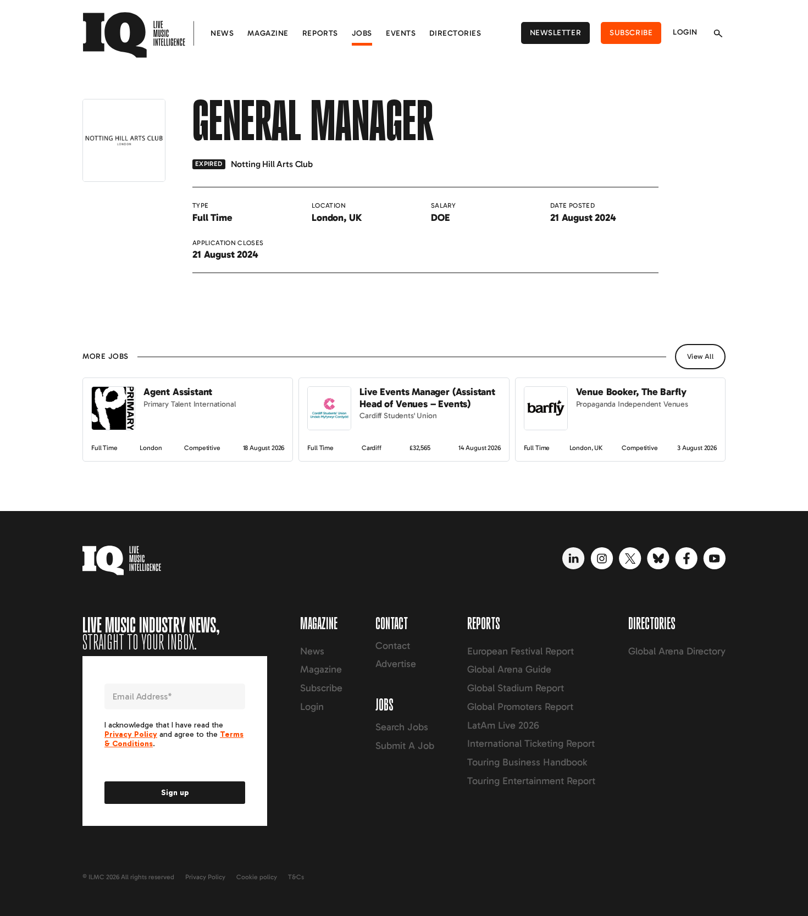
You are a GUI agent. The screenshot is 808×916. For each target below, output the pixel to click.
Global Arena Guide (509, 669)
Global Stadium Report (515, 688)
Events (401, 33)
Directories (455, 33)
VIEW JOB (103, 383)
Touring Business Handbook (527, 762)
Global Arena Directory (677, 651)
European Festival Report (520, 651)
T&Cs (296, 877)
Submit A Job (404, 746)
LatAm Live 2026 (503, 725)
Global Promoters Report (520, 707)
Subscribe (631, 32)
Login (685, 32)
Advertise (395, 664)
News (222, 33)
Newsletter (556, 32)
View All (700, 356)
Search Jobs (401, 727)
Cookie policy (256, 877)
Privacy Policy (205, 877)
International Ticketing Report (531, 743)
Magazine (267, 33)
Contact (392, 646)
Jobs (362, 33)
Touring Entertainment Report (531, 781)
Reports (320, 33)
